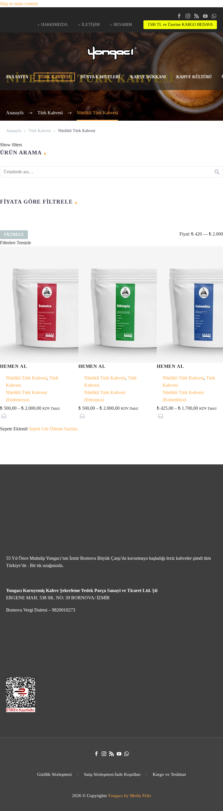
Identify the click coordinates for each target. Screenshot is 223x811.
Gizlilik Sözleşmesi (54, 774)
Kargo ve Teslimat (169, 774)
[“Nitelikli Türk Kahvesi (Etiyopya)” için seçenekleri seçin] (82, 416)
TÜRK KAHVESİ (54, 77)
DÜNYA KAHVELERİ (100, 77)
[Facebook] (179, 16)
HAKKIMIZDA (54, 24)
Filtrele (14, 234)
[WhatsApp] (214, 16)
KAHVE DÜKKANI (148, 77)
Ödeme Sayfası (64, 428)
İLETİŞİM (91, 24)
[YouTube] (205, 16)
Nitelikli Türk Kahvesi (26, 377)
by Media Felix (137, 795)
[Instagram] (188, 16)
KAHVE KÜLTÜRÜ (194, 77)
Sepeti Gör (38, 428)
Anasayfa (13, 131)
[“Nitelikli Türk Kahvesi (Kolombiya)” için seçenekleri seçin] (160, 416)
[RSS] (196, 16)
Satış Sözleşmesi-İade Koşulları (112, 774)
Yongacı (115, 795)
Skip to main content (19, 3)
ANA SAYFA (17, 77)
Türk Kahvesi (39, 131)
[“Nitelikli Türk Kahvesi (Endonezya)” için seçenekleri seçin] (4, 416)
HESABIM (123, 24)
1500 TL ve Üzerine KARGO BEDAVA (180, 24)
